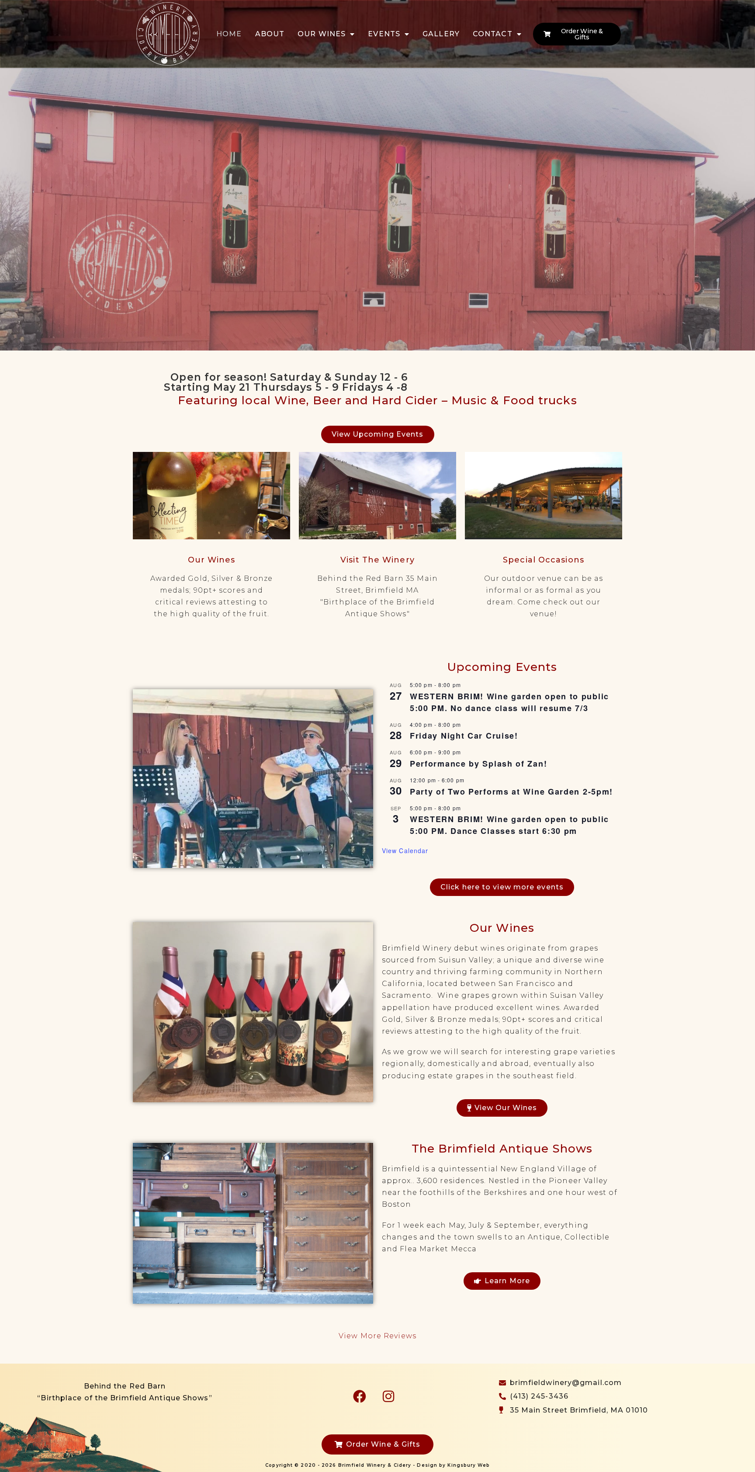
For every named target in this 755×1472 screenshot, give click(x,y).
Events (384, 34)
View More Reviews (377, 1336)
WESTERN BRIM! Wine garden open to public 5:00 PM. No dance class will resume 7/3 (509, 702)
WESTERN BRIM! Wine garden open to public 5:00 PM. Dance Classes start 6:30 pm (509, 825)
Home (229, 34)
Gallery (441, 34)
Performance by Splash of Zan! (478, 763)
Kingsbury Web (468, 1465)
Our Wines (322, 34)
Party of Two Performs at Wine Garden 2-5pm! (511, 791)
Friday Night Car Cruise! (464, 735)
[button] (9, 209)
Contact (493, 34)
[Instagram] (388, 1396)
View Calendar (405, 850)
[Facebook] (359, 1396)
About (270, 34)
